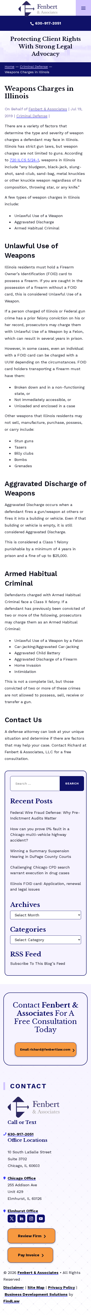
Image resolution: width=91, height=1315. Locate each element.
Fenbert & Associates (48, 109)
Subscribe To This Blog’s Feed (37, 963)
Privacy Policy (61, 1287)
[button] (83, 8)
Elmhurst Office (23, 1211)
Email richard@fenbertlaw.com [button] (45, 1049)
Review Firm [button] (29, 1236)
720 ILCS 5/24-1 (24, 160)
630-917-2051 (48, 23)
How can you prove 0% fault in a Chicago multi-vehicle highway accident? (39, 834)
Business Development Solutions (36, 1294)
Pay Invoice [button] (28, 1255)
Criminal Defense (31, 116)
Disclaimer (13, 1287)
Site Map (36, 1287)
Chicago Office (22, 1178)
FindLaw (11, 1301)
